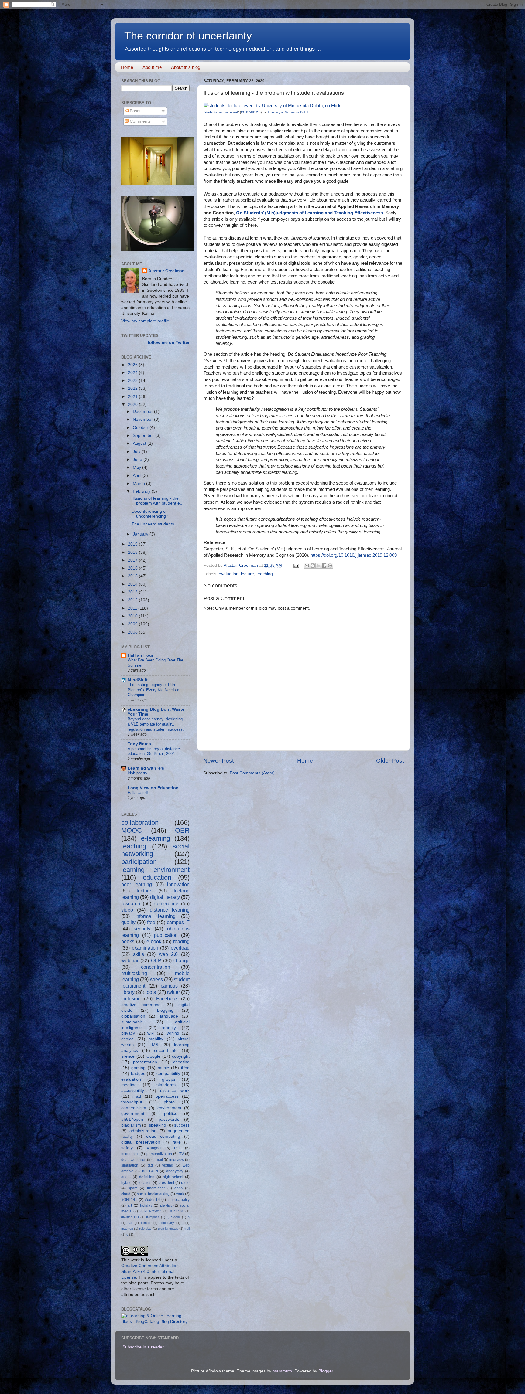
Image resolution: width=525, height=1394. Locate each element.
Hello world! (138, 792)
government (132, 1113)
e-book (153, 941)
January (141, 534)
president (166, 1183)
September (144, 435)
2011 (133, 608)
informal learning (155, 916)
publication (166, 935)
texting (167, 1165)
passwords (169, 1119)
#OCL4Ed (150, 1171)
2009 (133, 624)
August (140, 443)
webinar (130, 960)
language (169, 1016)
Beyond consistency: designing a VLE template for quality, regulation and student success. (156, 724)
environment (169, 1108)
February (142, 491)
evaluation (228, 574)
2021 (133, 396)
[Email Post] (295, 565)
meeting (129, 1085)
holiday (146, 1205)
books (127, 941)
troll (187, 1228)
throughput (131, 1102)
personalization (159, 1154)
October (141, 427)
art (130, 1205)
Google (153, 1056)
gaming (138, 1068)
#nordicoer (156, 1188)
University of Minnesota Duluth (288, 112)
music (163, 1068)
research (130, 903)
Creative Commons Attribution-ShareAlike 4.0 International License (150, 1271)
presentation (145, 1062)
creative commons (140, 1004)
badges (138, 1073)
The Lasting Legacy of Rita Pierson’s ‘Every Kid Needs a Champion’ (153, 689)
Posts (134, 111)
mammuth (282, 1371)
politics (170, 1113)
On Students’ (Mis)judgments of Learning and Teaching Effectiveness (309, 212)
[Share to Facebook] (324, 566)
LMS (153, 1044)
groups (168, 1079)
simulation (129, 1165)
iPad (136, 1096)
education (157, 877)
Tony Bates (139, 744)
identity (169, 1027)
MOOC (131, 830)
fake (177, 1142)
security (142, 928)
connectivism (133, 1108)
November (143, 419)
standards (166, 1085)
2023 (133, 380)
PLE (177, 1148)
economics (130, 1154)
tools (151, 992)
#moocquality (178, 1200)
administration (142, 1131)
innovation (178, 884)
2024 (133, 372)
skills (138, 954)
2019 (133, 544)
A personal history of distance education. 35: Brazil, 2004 (154, 751)
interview (176, 1160)
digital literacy (165, 897)
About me (152, 67)
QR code (174, 1217)
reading (181, 941)
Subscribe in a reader (143, 1347)
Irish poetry (137, 773)
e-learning (155, 838)
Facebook (167, 998)
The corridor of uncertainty (188, 35)
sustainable (132, 1022)
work (180, 1194)
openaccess (167, 1096)
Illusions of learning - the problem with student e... (158, 500)
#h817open (132, 1119)
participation (139, 861)
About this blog (185, 67)
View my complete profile (145, 321)
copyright (181, 1056)
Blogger (325, 1371)
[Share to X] (318, 566)
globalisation (133, 1016)
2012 (133, 600)
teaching (264, 574)
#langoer (154, 1148)
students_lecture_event (221, 112)
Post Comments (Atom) (252, 773)
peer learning (136, 884)
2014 (133, 584)
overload (180, 947)
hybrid (126, 1183)
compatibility (168, 1073)
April (137, 475)
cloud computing (163, 1136)
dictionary (167, 1223)
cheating (181, 1062)
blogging (165, 1010)
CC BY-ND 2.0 (251, 112)
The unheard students (153, 524)
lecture (247, 574)
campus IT (178, 922)
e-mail (158, 1160)
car (130, 1223)
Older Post (390, 760)
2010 (133, 616)
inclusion (131, 998)
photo (169, 1102)
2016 (133, 568)
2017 (133, 560)
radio (185, 1183)
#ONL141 (129, 1200)
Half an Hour (140, 655)
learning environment (155, 869)
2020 (133, 404)
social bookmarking (153, 1194)
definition (146, 1177)
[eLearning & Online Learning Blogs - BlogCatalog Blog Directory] (155, 1321)
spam (132, 1188)
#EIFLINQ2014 (150, 1211)
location (145, 1183)
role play (145, 1228)
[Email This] (307, 566)
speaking (157, 1125)
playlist (166, 1205)
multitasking (134, 973)
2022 (133, 388)
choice (127, 1039)
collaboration (140, 822)
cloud (125, 1194)
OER (182, 830)
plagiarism (131, 1125)
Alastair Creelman (166, 271)
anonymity (174, 1171)
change (181, 960)
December (143, 411)
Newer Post (218, 760)
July (137, 451)
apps (178, 1188)
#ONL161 (176, 1211)
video (127, 910)
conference (166, 903)
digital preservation (140, 1142)
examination (145, 947)
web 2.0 (168, 954)
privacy (128, 1033)
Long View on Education (153, 788)
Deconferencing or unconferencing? (150, 513)
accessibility (132, 1090)
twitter (173, 992)
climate (146, 1223)
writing (173, 1033)
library (128, 992)
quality (128, 922)
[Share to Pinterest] (330, 566)
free (151, 922)
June (138, 459)
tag (150, 1165)
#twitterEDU (130, 1217)
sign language (168, 1228)
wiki (150, 1033)
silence (128, 1056)
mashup (127, 1228)
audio (126, 1177)
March (139, 483)
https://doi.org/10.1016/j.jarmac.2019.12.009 (354, 555)
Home (127, 67)
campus (169, 985)
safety (127, 1148)
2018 (133, 552)
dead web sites (133, 1160)
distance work (175, 1090)
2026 (133, 364)
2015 (133, 576)
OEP (156, 960)
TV (181, 1154)
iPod (185, 1068)
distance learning (170, 910)
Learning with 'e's (146, 768)
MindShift (138, 680)
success (182, 1125)
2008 (133, 632)
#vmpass (153, 1217)
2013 (133, 592)
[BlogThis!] (313, 566)
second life (166, 1050)
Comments (140, 121)
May (137, 467)
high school (173, 1177)
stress (156, 979)
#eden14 (152, 1200)
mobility (156, 1039)
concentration (155, 967)
